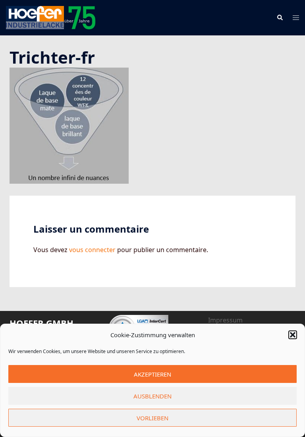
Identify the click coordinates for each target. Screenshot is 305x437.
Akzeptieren (152, 374)
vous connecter (92, 249)
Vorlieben (152, 418)
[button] (293, 335)
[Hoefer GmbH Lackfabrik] (51, 17)
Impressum (225, 320)
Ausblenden (152, 396)
